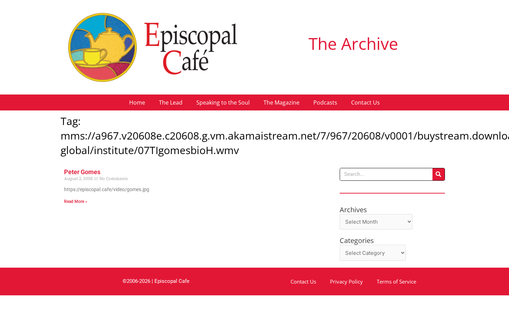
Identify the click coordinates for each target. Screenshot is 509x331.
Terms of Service (396, 281)
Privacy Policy (346, 281)
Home (137, 102)
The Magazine (282, 102)
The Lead (170, 102)
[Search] (438, 174)
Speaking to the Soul (223, 102)
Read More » (75, 201)
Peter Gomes (82, 172)
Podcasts (325, 102)
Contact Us (365, 102)
